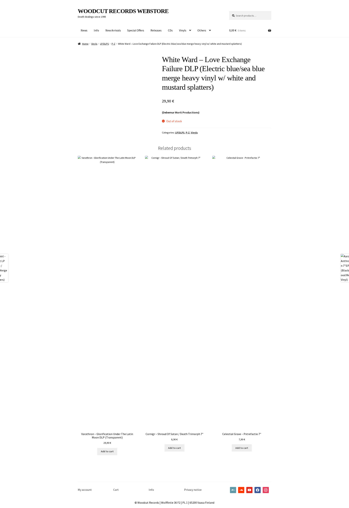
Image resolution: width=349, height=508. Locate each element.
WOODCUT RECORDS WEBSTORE (123, 11)
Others (201, 30)
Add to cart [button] (107, 451)
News (84, 30)
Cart (116, 489)
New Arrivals (113, 30)
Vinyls (182, 30)
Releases (156, 30)
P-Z (113, 43)
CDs (170, 30)
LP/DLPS (104, 43)
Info (96, 30)
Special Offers (135, 30)
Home (85, 43)
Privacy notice (193, 489)
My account (85, 489)
